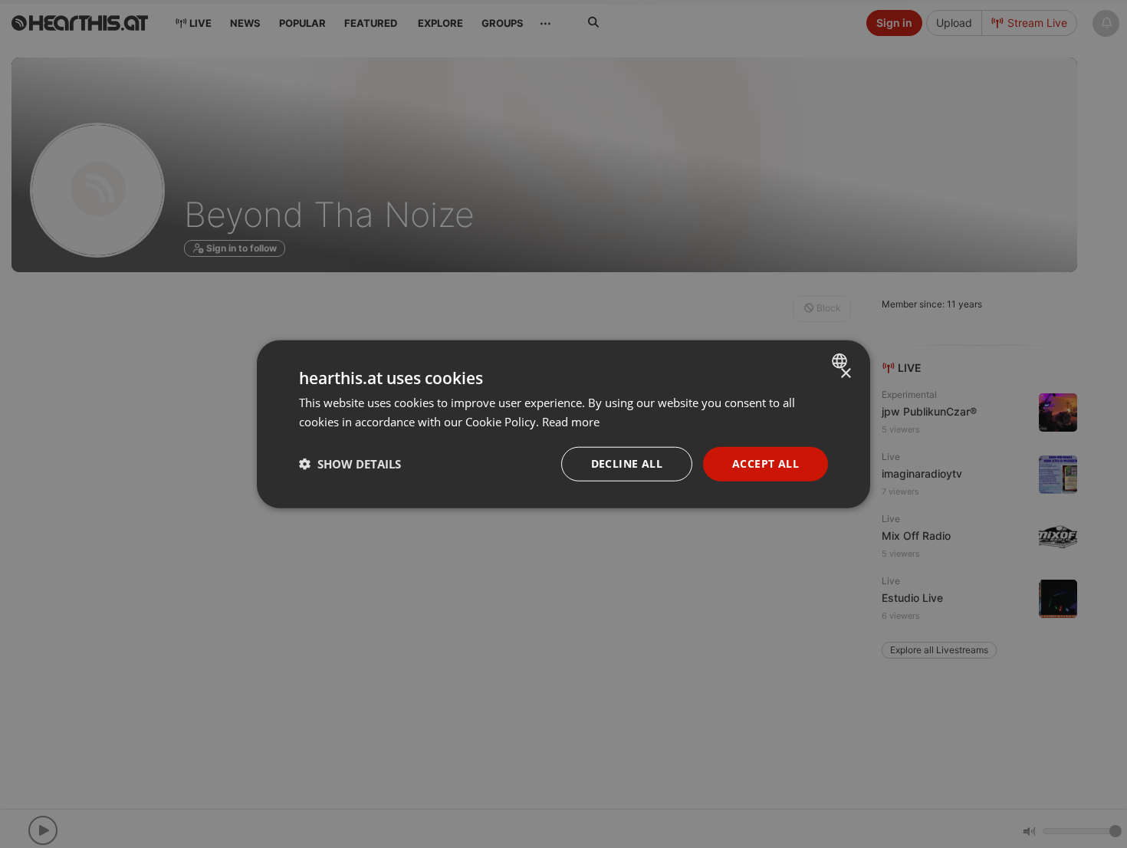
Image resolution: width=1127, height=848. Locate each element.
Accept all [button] (765, 463)
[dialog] (563, 424)
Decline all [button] (626, 463)
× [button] (845, 374)
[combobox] (841, 361)
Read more (571, 421)
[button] (350, 463)
